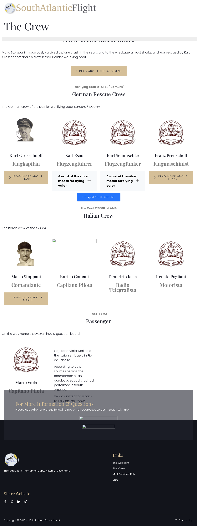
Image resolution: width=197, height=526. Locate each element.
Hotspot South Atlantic (99, 197)
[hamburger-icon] (190, 8)
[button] (74, 181)
